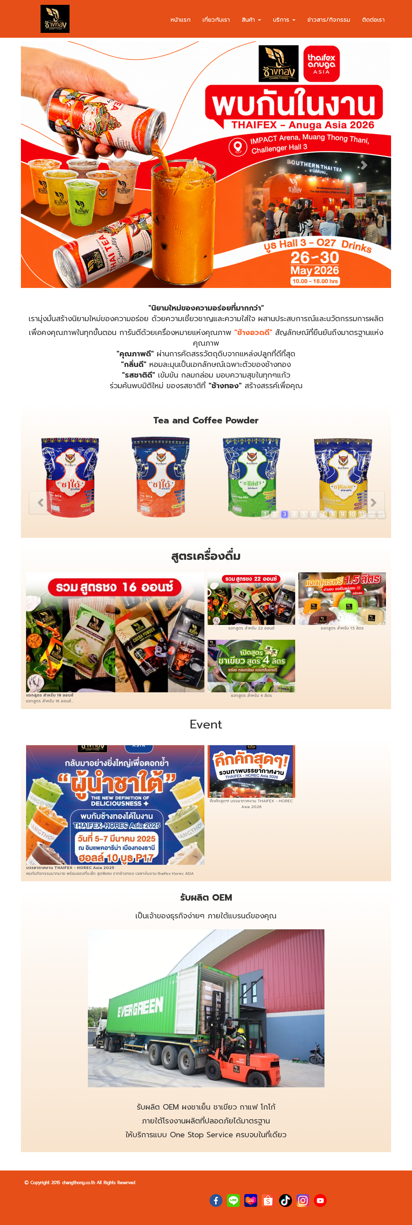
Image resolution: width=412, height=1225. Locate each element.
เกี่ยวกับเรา (216, 19)
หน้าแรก (181, 19)
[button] (49, 164)
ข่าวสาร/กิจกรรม (328, 19)
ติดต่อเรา (373, 19)
